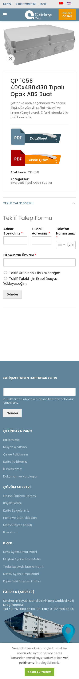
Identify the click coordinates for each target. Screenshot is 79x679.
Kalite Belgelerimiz (16, 510)
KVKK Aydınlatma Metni (20, 552)
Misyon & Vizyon (15, 447)
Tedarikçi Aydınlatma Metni (23, 566)
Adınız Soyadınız (13, 231)
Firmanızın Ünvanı (19, 255)
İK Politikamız (12, 469)
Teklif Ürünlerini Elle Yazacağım (34, 272)
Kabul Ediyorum (39, 672)
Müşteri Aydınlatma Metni (22, 559)
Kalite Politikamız (15, 462)
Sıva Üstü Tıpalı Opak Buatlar (31, 183)
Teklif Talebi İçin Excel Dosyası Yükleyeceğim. (30, 281)
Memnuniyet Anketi (17, 525)
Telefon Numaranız (65, 233)
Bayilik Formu (12, 503)
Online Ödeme (67, 14)
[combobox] (61, 245)
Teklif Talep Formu (18, 203)
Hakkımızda (11, 440)
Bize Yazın (10, 532)
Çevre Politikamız (15, 454)
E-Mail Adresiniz (41, 231)
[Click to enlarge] (10, 58)
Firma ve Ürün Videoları (20, 518)
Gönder (12, 294)
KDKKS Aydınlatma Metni (21, 574)
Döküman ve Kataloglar (20, 476)
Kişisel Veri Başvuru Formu (22, 581)
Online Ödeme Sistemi (19, 496)
